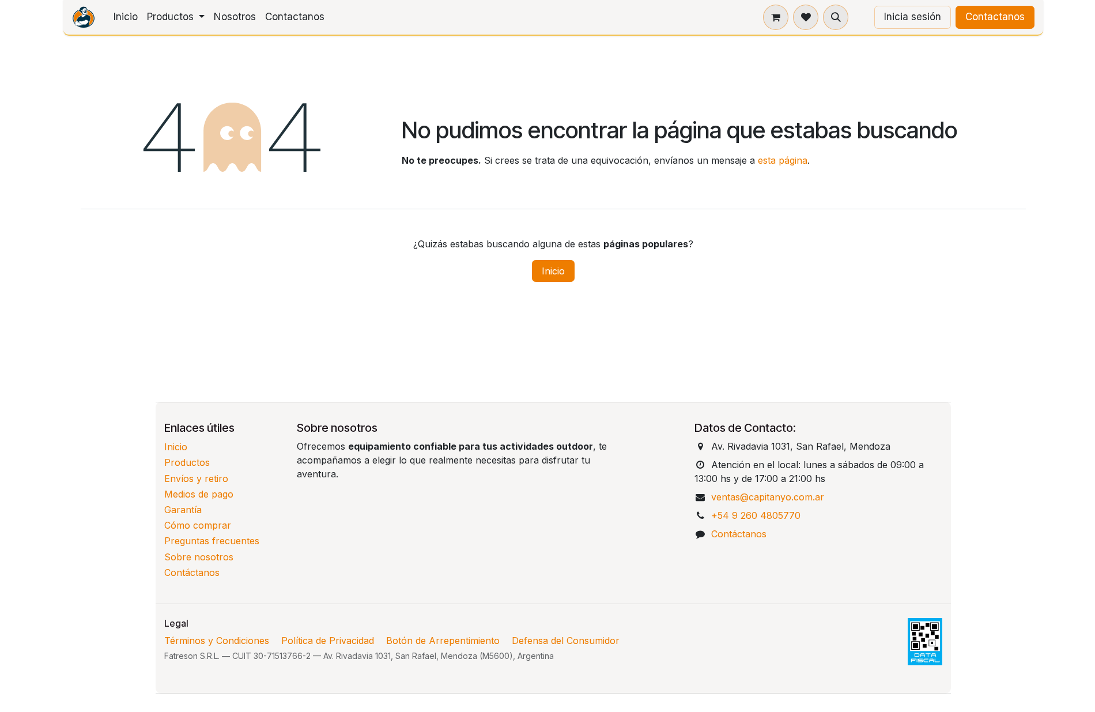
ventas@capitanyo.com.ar (767, 497)
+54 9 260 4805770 (756, 515)
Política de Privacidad (327, 640)
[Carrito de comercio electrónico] (775, 17)
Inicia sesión (912, 16)
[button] (835, 17)
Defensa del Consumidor (566, 640)
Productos (187, 462)
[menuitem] (125, 17)
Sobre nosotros (198, 557)
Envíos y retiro (196, 478)
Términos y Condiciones (216, 640)
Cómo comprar (197, 525)
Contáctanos (192, 572)
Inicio (553, 271)
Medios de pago (198, 494)
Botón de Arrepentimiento (443, 640)
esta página (782, 160)
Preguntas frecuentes (211, 541)
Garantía (183, 509)
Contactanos (995, 16)
